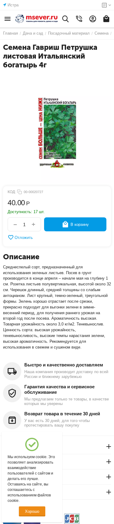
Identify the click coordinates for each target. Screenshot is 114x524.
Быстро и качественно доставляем (63, 364)
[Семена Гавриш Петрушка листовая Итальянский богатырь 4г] (57, 129)
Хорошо (32, 511)
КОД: (12, 192)
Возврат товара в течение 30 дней (62, 413)
